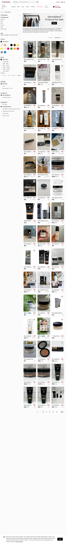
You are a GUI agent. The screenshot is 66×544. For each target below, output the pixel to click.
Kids (23, 6)
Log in (58, 2)
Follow (54, 23)
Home (27, 6)
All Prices (5, 59)
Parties (33, 6)
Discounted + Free (7, 88)
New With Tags (7, 97)
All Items (5, 84)
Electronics (4, 29)
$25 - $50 (5, 63)
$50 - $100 (6, 65)
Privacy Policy (19, 541)
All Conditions (6, 95)
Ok (60, 539)
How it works (46, 7)
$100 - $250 (6, 67)
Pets (2, 27)
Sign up (63, 2)
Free (4, 86)
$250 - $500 (6, 69)
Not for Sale (6, 115)
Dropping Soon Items (8, 111)
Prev (37, 412)
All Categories (4, 17)
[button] (16, 2)
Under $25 (6, 61)
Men (18, 6)
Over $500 (6, 71)
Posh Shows (40, 6)
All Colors (5, 41)
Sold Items (5, 113)
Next (62, 412)
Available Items (7, 106)
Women (13, 6)
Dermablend (8, 12)
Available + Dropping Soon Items (11, 109)
